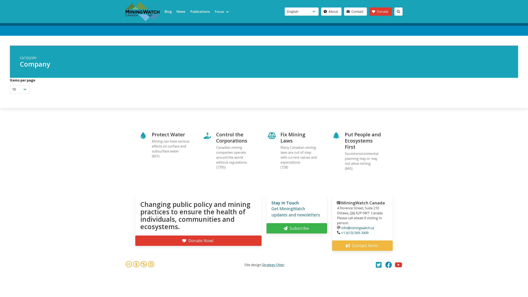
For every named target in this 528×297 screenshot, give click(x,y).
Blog (168, 11)
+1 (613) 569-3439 (355, 233)
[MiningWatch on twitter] (379, 265)
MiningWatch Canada (363, 203)
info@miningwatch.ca (357, 228)
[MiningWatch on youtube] (398, 265)
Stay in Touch (285, 203)
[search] (398, 11)
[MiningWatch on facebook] (388, 265)
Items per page (22, 80)
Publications (200, 11)
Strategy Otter (273, 265)
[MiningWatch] (142, 11)
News (181, 11)
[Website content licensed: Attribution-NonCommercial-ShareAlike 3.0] (139, 265)
